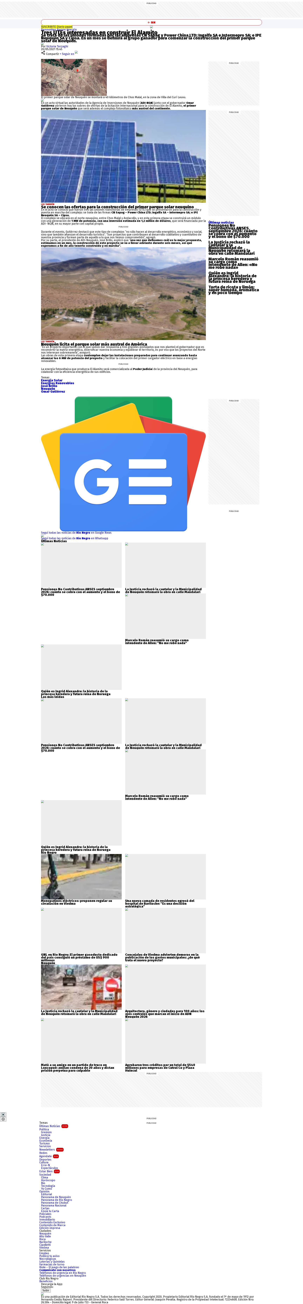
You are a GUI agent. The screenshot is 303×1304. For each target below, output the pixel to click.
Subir (45, 1290)
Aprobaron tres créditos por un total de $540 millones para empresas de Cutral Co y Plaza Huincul (160, 1068)
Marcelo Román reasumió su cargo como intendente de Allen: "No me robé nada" (157, 641)
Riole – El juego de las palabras (59, 1267)
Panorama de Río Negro (56, 1200)
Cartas (45, 1208)
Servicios (45, 1146)
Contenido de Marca (52, 1225)
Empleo (44, 1253)
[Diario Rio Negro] (42, 1294)
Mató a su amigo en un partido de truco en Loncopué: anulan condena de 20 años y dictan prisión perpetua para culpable (77, 1068)
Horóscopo (48, 1180)
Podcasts (45, 1216)
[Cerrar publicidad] (3, 1114)
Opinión (44, 1191)
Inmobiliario (47, 1219)
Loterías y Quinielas (52, 1261)
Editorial (46, 1194)
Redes (43, 1153)
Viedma (44, 1247)
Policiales (45, 1214)
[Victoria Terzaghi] (42, 43)
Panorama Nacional (53, 1205)
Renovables (49, 29)
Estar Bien (49, 1171)
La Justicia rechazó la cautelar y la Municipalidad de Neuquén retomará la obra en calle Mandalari (231, 248)
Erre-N (45, 1165)
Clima (44, 1177)
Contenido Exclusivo (52, 1222)
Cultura (43, 1162)
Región (61, 29)
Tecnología (48, 1186)
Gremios (46, 1132)
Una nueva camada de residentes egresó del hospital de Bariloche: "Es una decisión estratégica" (159, 903)
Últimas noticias (221, 222)
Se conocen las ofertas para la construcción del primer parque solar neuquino (117, 206)
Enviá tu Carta (50, 1211)
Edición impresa (49, 1228)
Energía (71, 29)
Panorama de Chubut (54, 1202)
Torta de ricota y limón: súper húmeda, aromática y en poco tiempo (233, 290)
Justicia (45, 1135)
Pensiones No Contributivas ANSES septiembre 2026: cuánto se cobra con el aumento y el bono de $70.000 (233, 231)
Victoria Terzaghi (57, 46)
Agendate (48, 1156)
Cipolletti (45, 1244)
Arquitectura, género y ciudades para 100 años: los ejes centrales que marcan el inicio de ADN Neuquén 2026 (164, 1014)
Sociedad (45, 1174)
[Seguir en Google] (42, 100)
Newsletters (51, 1149)
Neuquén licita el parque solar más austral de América (94, 344)
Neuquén (45, 1233)
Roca (42, 1239)
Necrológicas (47, 1259)
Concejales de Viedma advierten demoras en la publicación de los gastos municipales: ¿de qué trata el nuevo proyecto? (162, 957)
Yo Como (46, 1188)
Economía (45, 1140)
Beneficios (46, 1281)
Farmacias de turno (51, 1264)
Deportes (45, 1159)
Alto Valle (45, 1236)
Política (44, 1129)
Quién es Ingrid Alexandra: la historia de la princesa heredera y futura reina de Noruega (232, 277)
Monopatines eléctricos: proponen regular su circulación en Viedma (76, 902)
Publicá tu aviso (49, 1256)
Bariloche (45, 1242)
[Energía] (151, 26)
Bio (43, 1183)
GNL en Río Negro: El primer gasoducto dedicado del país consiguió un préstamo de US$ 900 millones (79, 957)
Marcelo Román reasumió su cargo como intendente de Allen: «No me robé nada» (233, 263)
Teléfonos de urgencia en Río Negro (62, 1273)
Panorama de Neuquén (56, 1197)
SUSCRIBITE (56, 26)
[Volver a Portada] (151, 22)
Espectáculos (49, 1168)
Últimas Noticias (53, 1126)
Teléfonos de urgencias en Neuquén (62, 1275)
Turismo (44, 1143)
